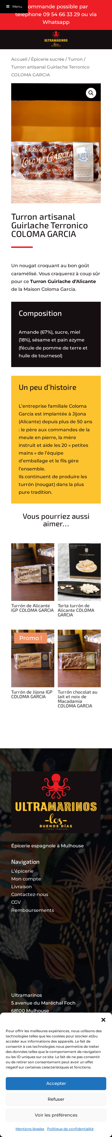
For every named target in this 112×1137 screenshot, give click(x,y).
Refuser (56, 1099)
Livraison (21, 886)
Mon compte (26, 879)
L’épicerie (22, 871)
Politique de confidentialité (70, 1129)
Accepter (56, 1083)
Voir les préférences (56, 1115)
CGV (16, 902)
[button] (103, 1020)
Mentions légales (30, 1129)
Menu (17, 6)
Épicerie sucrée (47, 59)
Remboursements (32, 910)
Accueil (19, 59)
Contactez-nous (29, 894)
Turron (75, 59)
